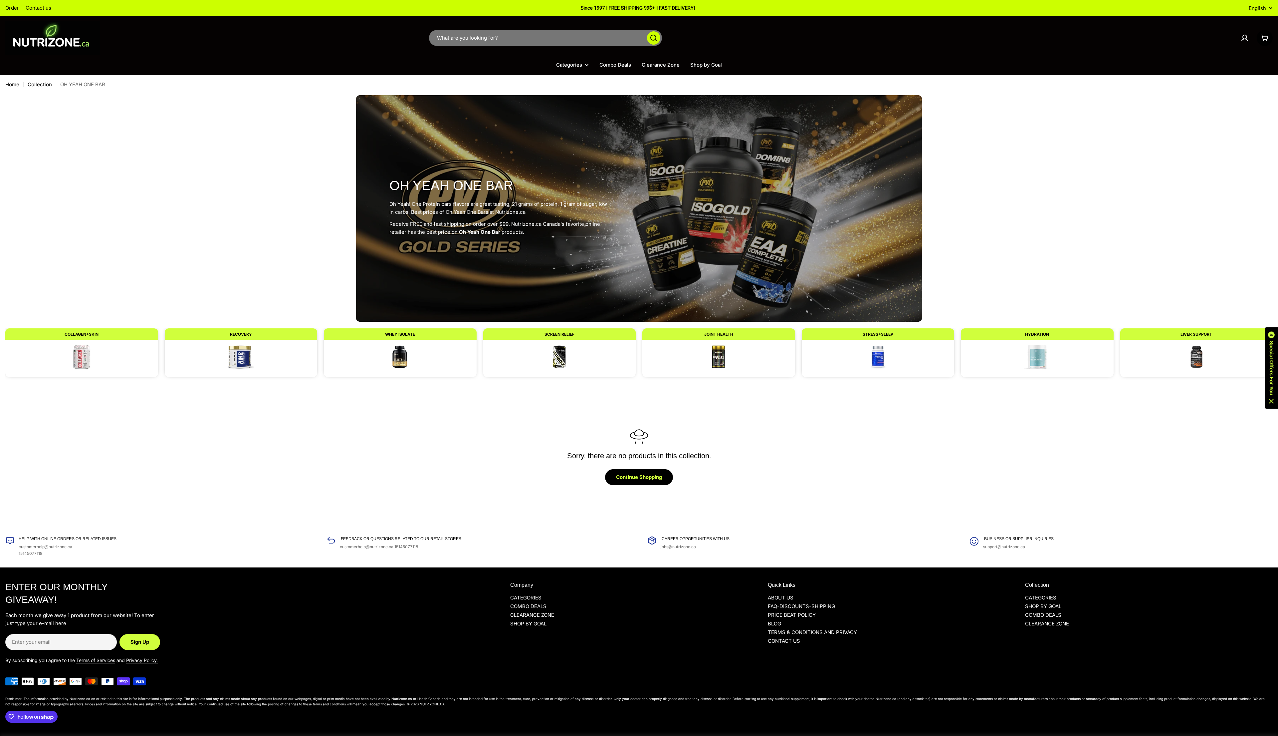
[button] (1271, 368)
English (1257, 8)
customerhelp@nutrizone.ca (45, 546)
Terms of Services (95, 660)
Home (12, 84)
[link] (81, 349)
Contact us (38, 8)
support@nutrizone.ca (1004, 546)
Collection (40, 84)
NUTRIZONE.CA (432, 704)
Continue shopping (639, 477)
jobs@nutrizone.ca (678, 546)
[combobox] (545, 38)
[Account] (1245, 38)
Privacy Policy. (142, 660)
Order (12, 8)
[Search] (653, 38)
